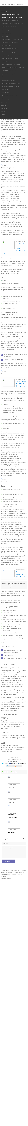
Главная (3, 870)
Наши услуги (9, 870)
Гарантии (23, 870)
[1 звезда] (7, 759)
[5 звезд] (12, 759)
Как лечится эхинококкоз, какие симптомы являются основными (13, 817)
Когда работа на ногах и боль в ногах (21, 383)
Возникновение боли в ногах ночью (14, 831)
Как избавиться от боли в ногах (12, 801)
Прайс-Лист (17, 870)
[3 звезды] (9, 759)
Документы (4, 872)
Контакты (21, 872)
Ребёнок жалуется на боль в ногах (20, 574)
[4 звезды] (11, 759)
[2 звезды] (8, 759)
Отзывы (10, 872)
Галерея (15, 872)
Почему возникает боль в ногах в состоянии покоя (13, 787)
